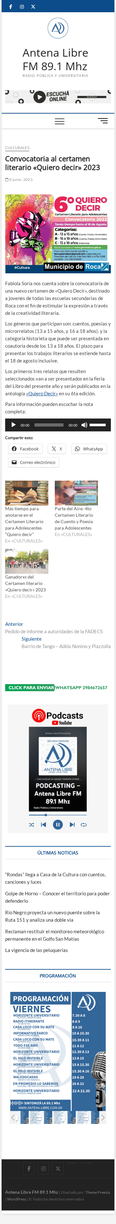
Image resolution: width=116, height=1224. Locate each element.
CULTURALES (17, 147)
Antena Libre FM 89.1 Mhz (55, 59)
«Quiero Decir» (42, 393)
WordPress (16, 1199)
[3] (40, 1117)
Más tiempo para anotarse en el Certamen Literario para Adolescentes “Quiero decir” (24, 521)
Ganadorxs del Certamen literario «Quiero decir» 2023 (25, 583)
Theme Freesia (97, 1192)
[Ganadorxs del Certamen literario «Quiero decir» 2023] (26, 561)
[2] (17, 1117)
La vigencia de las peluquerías (36, 950)
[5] (87, 1117)
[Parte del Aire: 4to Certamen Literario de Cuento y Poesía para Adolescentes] (76, 493)
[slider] (99, 424)
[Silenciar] (84, 425)
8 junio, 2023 (21, 179)
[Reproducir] (13, 425)
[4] (64, 1117)
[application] (58, 425)
